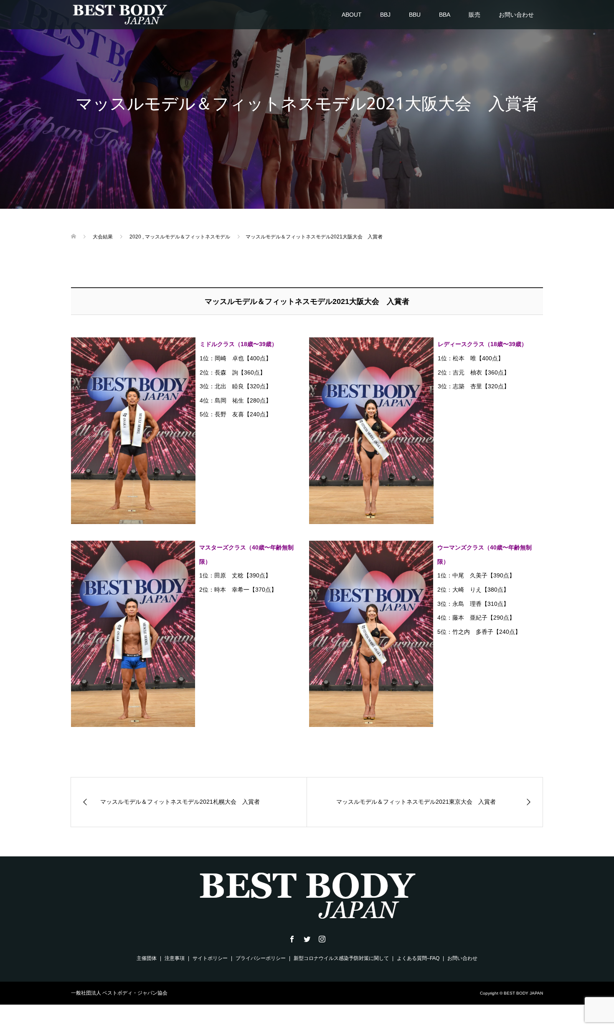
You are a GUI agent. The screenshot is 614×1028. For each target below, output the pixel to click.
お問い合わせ (516, 14)
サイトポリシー (210, 958)
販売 (474, 14)
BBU (415, 14)
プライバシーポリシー (261, 958)
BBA (444, 14)
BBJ (385, 14)
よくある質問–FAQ (418, 958)
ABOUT (352, 14)
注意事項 (175, 958)
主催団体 (147, 958)
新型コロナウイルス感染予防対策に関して (341, 958)
